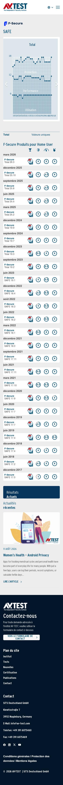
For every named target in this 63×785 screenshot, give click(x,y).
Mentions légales (26, 761)
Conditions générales (16, 756)
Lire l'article (10, 581)
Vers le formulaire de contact (20, 637)
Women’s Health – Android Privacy (26, 555)
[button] (57, 84)
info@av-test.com (20, 723)
